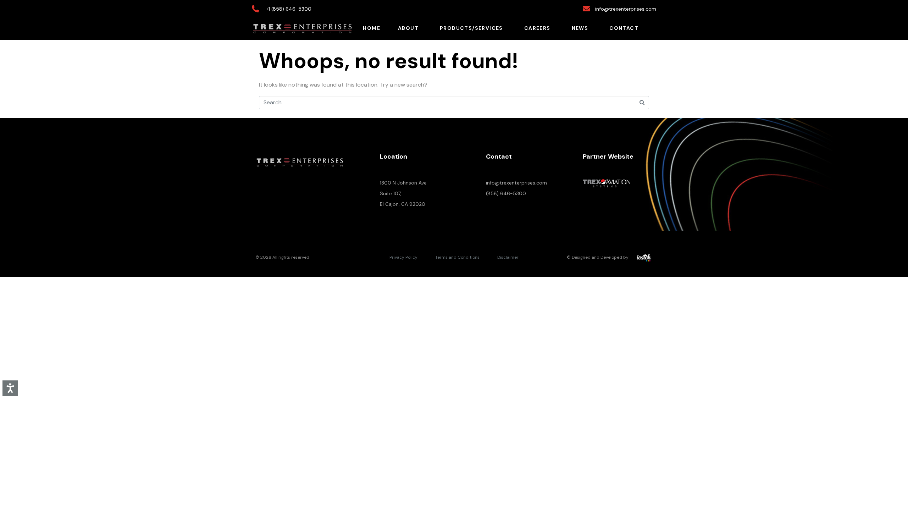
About (408, 28)
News (580, 28)
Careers (537, 28)
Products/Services (471, 28)
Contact (623, 28)
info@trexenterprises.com (516, 183)
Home (371, 28)
